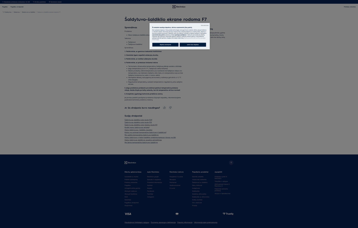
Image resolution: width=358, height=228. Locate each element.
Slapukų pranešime (189, 38)
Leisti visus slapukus (193, 44)
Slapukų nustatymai (165, 44)
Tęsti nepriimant (205, 25)
